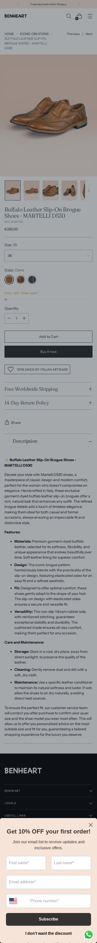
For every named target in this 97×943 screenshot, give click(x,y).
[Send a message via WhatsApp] (89, 935)
